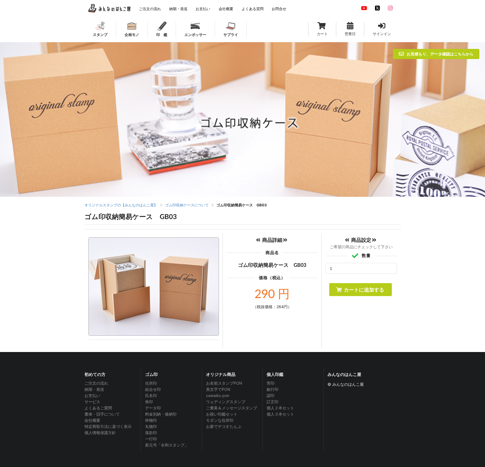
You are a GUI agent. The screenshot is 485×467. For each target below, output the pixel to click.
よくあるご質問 (98, 407)
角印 (149, 401)
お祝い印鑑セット (221, 414)
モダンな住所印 (220, 420)
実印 (270, 383)
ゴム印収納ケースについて (187, 205)
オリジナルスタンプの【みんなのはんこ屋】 (120, 205)
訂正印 (272, 401)
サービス (92, 401)
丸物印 (151, 426)
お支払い (92, 395)
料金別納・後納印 (161, 414)
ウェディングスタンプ (225, 401)
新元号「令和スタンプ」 (166, 445)
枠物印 (151, 420)
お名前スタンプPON (224, 383)
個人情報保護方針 (100, 432)
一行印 (151, 438)
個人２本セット (280, 407)
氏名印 (151, 395)
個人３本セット (280, 414)
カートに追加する (364, 289)
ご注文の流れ (96, 383)
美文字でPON (218, 389)
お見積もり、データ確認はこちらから (440, 53)
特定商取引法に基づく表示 (108, 426)
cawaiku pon (217, 395)
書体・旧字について (102, 414)
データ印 (153, 407)
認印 (270, 395)
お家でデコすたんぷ (223, 426)
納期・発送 (94, 389)
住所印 (151, 383)
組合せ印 (153, 389)
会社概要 (92, 420)
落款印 (151, 432)
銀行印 (272, 389)
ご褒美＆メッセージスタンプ (231, 407)
